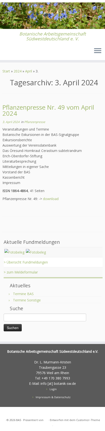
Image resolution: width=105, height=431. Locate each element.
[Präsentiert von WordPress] (46, 419)
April (28, 71)
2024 (17, 71)
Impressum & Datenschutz (53, 397)
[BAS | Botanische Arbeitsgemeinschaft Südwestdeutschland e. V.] (52, 15)
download (51, 198)
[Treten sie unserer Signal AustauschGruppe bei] (19, 52)
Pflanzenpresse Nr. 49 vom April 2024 (48, 110)
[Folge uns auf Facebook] (13, 52)
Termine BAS (23, 293)
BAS (18, 420)
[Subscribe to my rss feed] (6, 52)
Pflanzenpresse (34, 122)
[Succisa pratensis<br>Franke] (14, 252)
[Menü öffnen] (97, 51)
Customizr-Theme (88, 420)
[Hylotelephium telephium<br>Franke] (36, 252)
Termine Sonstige (27, 300)
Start (6, 71)
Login (53, 389)
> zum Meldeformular (21, 272)
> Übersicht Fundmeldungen (26, 262)
